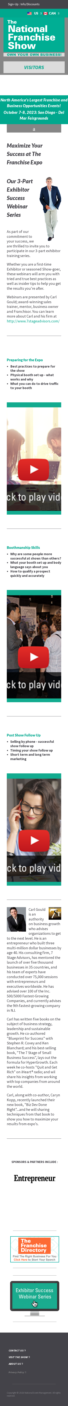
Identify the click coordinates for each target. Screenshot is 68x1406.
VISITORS (34, 67)
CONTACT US (16, 1350)
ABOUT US (15, 1363)
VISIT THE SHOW (18, 1357)
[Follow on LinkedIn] (55, 4)
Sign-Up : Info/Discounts (24, 4)
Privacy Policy (16, 1372)
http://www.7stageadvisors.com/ (33, 321)
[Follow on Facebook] (50, 4)
